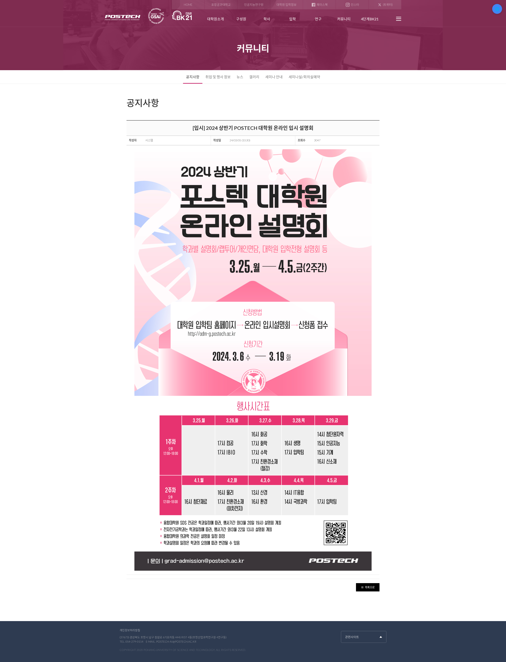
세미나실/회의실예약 (304, 77)
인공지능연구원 (253, 4)
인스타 (355, 4)
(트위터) (388, 4)
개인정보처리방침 (130, 630)
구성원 (241, 19)
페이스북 (322, 4)
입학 (292, 19)
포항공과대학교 (221, 4)
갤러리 (254, 77)
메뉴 (398, 19)
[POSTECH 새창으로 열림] (123, 17)
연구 (318, 19)
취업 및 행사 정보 (218, 77)
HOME (188, 4)
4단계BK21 (369, 19)
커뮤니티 (344, 19)
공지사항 (192, 77)
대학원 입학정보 (286, 4)
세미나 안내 (274, 77)
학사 (266, 19)
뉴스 (240, 77)
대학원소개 (215, 19)
